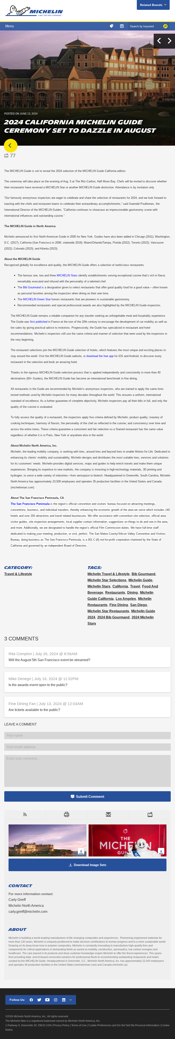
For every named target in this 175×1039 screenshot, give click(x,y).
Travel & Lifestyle (18, 574)
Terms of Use (78, 1025)
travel (135, 586)
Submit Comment (90, 796)
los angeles (126, 599)
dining (132, 592)
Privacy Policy (61, 1025)
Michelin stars (99, 586)
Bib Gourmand (143, 574)
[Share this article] (150, 814)
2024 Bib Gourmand (113, 617)
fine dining (118, 605)
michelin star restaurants (108, 611)
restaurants (115, 592)
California (120, 586)
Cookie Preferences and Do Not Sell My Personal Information (123, 1025)
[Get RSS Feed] (25, 814)
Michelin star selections (107, 580)
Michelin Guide (140, 580)
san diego (138, 605)
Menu (9, 26)
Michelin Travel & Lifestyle (109, 574)
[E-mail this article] (108, 814)
